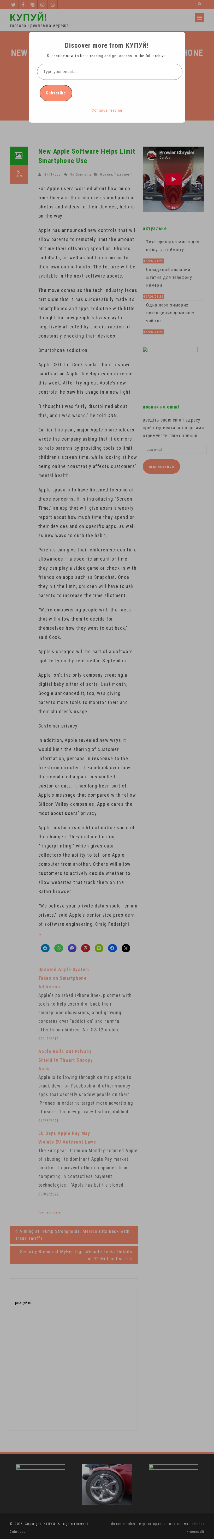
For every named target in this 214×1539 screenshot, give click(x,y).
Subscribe (56, 93)
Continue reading (107, 110)
